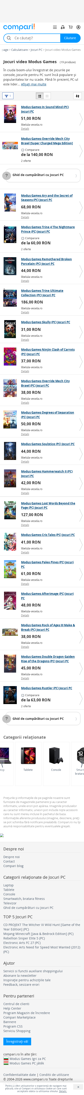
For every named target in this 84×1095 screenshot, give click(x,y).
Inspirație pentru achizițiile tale (27, 980)
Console (56, 770)
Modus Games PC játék (27, 1063)
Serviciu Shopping (16, 1031)
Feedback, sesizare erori (21, 984)
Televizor (10, 903)
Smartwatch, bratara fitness (24, 899)
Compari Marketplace (19, 1017)
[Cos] (70, 27)
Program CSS (13, 1026)
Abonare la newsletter (20, 975)
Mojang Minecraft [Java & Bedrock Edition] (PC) (38, 934)
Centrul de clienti (16, 1004)
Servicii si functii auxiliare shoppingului (33, 971)
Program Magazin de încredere (26, 1013)
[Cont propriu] (78, 27)
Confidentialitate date (19, 1075)
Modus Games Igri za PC (28, 1059)
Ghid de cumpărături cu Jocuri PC (38, 175)
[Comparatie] (62, 27)
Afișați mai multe (33, 84)
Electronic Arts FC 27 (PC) (22, 943)
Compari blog (13, 866)
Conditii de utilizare (54, 1075)
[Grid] (47, 95)
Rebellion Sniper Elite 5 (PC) (24, 938)
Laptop (8, 885)
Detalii (25, 128)
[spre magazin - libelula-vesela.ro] (11, 114)
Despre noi (11, 857)
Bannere (9, 1022)
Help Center (12, 1008)
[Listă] (39, 95)
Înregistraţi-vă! (17, 1041)
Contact (9, 861)
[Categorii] (55, 27)
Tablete (28, 770)
